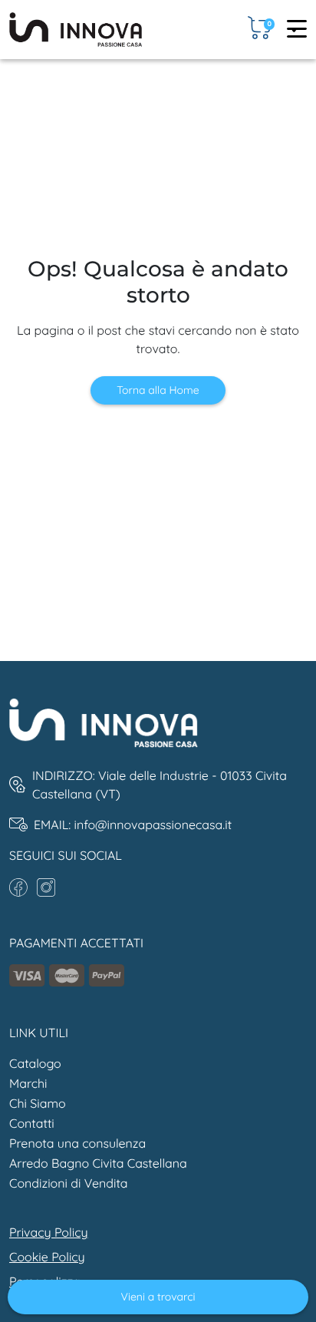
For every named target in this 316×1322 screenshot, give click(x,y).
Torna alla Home (158, 390)
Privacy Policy (48, 1232)
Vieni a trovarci (158, 1297)
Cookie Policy (47, 1256)
